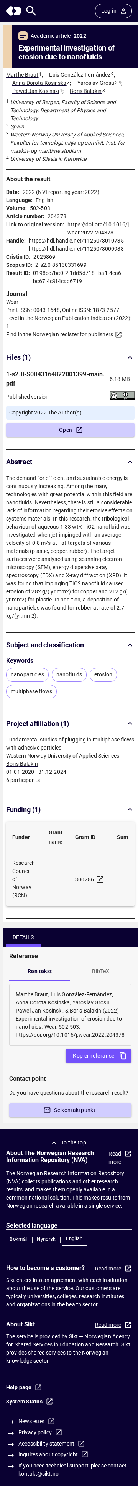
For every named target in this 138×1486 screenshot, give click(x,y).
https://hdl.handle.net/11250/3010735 (76, 241)
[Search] (31, 11)
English (74, 1238)
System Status (24, 1401)
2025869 (44, 257)
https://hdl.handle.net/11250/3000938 (76, 249)
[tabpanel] (70, 1015)
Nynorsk (46, 1239)
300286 (84, 879)
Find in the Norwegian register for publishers (59, 334)
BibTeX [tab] (100, 971)
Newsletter (31, 1421)
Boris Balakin (86, 91)
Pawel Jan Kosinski (35, 91)
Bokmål (18, 1239)
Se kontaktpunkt (74, 1110)
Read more (114, 1158)
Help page (18, 1387)
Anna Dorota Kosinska (39, 83)
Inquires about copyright (48, 1454)
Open (65, 430)
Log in (109, 11)
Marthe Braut (22, 75)
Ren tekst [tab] (40, 971)
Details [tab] (23, 937)
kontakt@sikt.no (38, 1474)
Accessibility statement (46, 1444)
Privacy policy (35, 1432)
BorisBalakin (22, 764)
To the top (73, 1142)
